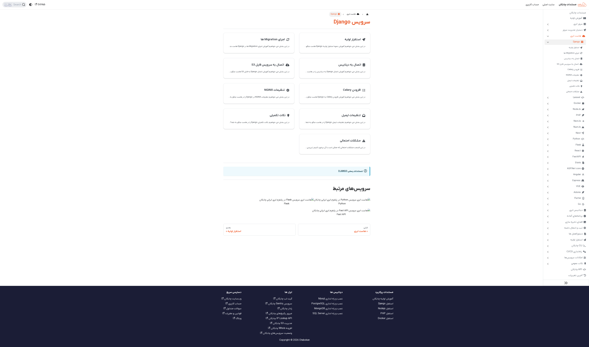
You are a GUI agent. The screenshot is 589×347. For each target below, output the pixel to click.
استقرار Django (385, 303)
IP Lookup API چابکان (280, 318)
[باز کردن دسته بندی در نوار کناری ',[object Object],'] (548, 24)
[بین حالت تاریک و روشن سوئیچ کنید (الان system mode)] (30, 4)
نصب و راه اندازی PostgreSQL (327, 303)
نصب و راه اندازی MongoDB (328, 308)
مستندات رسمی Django (350, 171)
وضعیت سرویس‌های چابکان (277, 333)
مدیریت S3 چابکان (282, 323)
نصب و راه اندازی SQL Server (328, 313)
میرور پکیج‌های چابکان (280, 313)
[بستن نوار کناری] (566, 283)
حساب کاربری (532, 4)
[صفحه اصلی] (367, 14)
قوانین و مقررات (233, 313)
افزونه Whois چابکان (281, 328)
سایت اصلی (548, 4)
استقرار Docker (385, 318)
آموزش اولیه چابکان (383, 298)
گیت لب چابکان (284, 298)
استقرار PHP (386, 313)
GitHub (41, 4)
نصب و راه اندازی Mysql (330, 298)
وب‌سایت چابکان (232, 298)
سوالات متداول (233, 308)
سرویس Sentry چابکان (280, 303)
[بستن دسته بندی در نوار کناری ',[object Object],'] (548, 36)
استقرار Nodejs (385, 308)
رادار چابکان (286, 308)
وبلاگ (238, 318)
